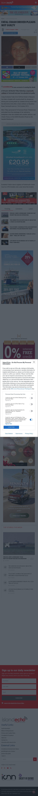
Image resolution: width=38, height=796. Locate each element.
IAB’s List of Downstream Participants (21, 389)
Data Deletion (9, 433)
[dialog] (19, 398)
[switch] (31, 398)
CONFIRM (11, 427)
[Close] (34, 362)
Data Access (19, 433)
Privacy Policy (29, 433)
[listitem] (19, 394)
